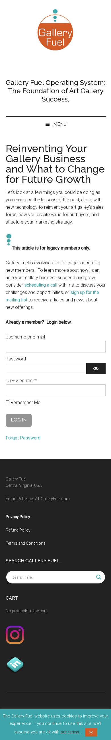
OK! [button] (91, 732)
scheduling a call (40, 285)
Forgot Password (23, 438)
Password (16, 359)
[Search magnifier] (99, 577)
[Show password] (96, 368)
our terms (70, 732)
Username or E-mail (25, 337)
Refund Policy (18, 530)
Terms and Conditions (26, 543)
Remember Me (24, 402)
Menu (60, 124)
